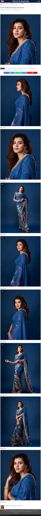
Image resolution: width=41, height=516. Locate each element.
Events (16, 3)
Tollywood (12, 3)
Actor (4, 3)
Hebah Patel (13, 68)
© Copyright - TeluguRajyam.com (5, 515)
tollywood (21, 70)
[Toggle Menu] (39, 1)
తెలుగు (19, 3)
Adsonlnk (2, 9)
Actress (7, 3)
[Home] (1, 4)
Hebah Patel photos (3, 70)
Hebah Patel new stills (32, 68)
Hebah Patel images (25, 68)
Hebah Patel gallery (19, 68)
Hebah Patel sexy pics (16, 70)
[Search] (37, 1)
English (22, 3)
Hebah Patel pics (9, 70)
